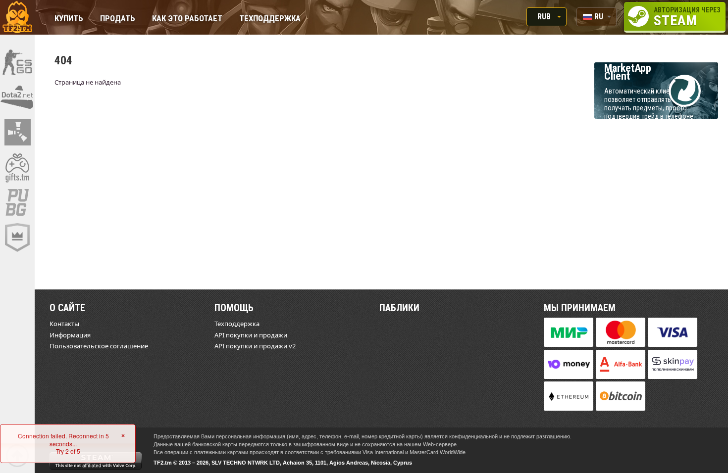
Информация (70, 335)
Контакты (64, 323)
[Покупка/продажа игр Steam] (17, 167)
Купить (68, 19)
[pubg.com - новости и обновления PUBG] (17, 202)
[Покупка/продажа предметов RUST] (17, 132)
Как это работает (187, 19)
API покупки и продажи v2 (255, 345)
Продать (117, 19)
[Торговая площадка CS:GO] (17, 62)
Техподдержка (270, 19)
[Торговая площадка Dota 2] (17, 97)
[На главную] (17, 17)
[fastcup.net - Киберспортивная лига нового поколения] (17, 237)
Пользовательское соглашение (99, 345)
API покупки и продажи (250, 335)
